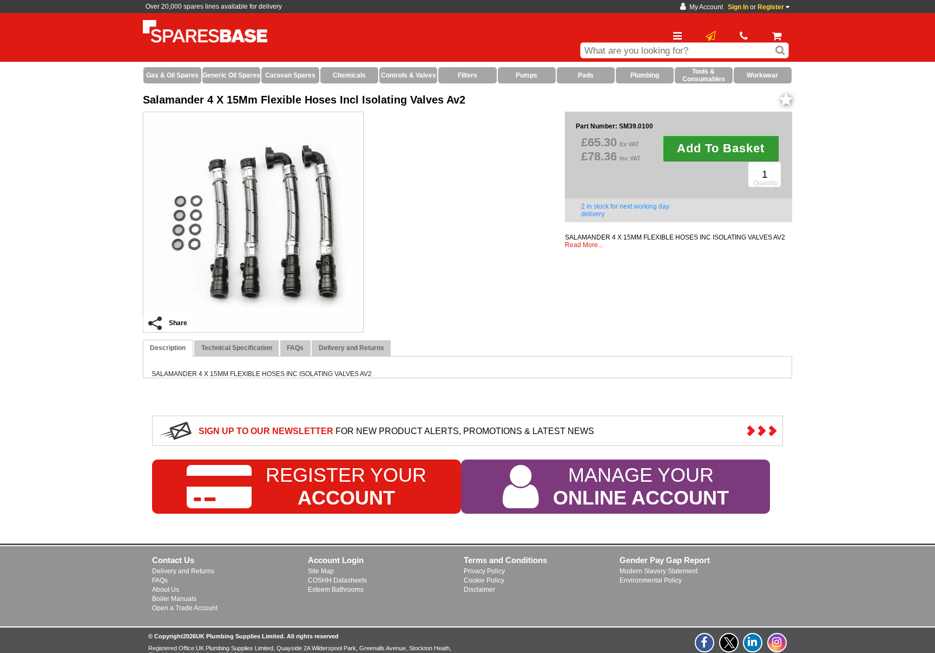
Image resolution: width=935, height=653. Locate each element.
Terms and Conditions (505, 560)
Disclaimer (479, 589)
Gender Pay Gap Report (665, 560)
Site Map (321, 571)
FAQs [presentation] (295, 348)
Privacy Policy (484, 571)
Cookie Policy (484, 580)
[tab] (168, 348)
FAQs (160, 580)
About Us (165, 589)
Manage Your (641, 486)
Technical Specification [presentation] (236, 348)
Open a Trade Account (185, 608)
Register (771, 7)
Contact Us (173, 560)
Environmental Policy (651, 580)
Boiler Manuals (174, 599)
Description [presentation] (168, 348)
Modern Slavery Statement (658, 571)
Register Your (346, 486)
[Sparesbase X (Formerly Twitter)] (729, 648)
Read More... (584, 245)
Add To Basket (721, 148)
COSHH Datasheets (337, 580)
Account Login (336, 560)
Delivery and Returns (183, 571)
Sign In (738, 7)
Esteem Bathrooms (336, 589)
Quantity (765, 183)
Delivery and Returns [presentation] (351, 348)
